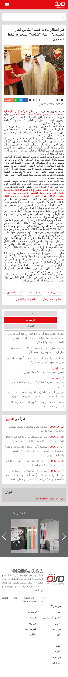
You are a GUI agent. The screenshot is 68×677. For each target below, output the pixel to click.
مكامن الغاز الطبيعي (25, 299)
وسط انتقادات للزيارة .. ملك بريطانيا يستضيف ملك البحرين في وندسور (37, 404)
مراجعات (56, 657)
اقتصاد (30, 326)
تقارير (30, 313)
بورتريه (33, 623)
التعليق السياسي (52, 617)
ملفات (33, 634)
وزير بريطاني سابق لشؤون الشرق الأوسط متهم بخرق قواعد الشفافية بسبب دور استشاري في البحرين (36, 394)
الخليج (10, 419)
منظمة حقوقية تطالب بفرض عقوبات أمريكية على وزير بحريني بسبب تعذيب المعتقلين (35, 360)
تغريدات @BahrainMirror (50, 498)
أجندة (58, 645)
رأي (59, 634)
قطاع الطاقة (35, 292)
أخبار (58, 611)
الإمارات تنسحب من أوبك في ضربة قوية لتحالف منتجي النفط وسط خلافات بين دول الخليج (34, 439)
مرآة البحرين (60, 4)
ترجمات (30, 319)
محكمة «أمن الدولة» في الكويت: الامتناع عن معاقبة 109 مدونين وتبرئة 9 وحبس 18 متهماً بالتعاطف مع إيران (34, 451)
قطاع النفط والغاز (52, 299)
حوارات (57, 628)
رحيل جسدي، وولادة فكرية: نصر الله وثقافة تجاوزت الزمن (37, 382)
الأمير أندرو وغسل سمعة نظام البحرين (43, 370)
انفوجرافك (31, 628)
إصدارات (19, 512)
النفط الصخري (14, 292)
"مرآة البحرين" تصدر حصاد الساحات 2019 (39, 528)
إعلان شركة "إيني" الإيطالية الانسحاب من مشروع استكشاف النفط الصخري (34, 113)
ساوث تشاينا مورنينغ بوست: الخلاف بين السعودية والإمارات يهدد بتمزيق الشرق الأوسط (37, 350)
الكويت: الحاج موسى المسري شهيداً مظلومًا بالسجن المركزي (36, 429)
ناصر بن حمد (54, 292)
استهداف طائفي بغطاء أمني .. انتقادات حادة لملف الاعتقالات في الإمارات (35, 463)
